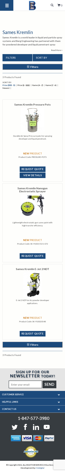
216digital (40, 468)
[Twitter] (15, 427)
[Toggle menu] (7, 5)
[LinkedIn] (36, 427)
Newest (6, 88)
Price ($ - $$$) (24, 85)
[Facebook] (25, 427)
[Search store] (52, 5)
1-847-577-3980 (33, 418)
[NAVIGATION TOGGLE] (59, 394)
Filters (34, 66)
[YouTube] (46, 427)
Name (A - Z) (37, 85)
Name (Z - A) (51, 85)
